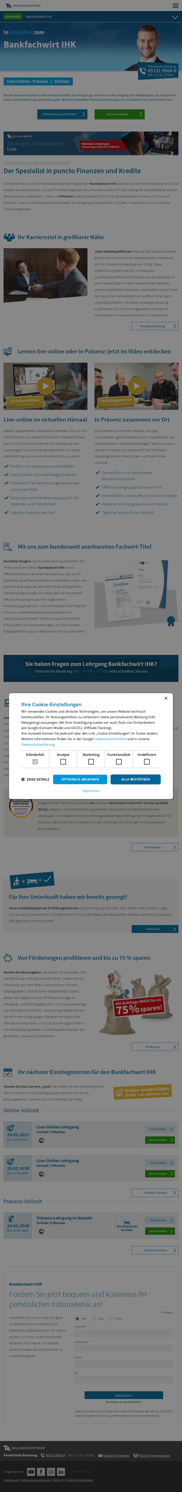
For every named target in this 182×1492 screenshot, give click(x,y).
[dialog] (91, 746)
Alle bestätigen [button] (135, 779)
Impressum (91, 791)
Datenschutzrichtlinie (110, 739)
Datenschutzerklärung (38, 744)
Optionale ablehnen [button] (80, 779)
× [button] (165, 698)
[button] (35, 779)
